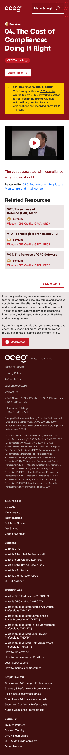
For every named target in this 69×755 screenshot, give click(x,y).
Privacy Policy (50, 332)
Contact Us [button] (11, 391)
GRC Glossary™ (14, 580)
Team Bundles (13, 517)
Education (11, 718)
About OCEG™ (13, 500)
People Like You (14, 677)
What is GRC (12, 548)
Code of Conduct (15, 533)
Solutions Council (15, 523)
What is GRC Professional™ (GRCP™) (27, 596)
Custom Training (15, 730)
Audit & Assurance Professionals (24, 709)
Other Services (14, 746)
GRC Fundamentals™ (17, 735)
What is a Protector (16, 570)
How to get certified (17, 651)
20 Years (10, 506)
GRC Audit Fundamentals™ (21, 740)
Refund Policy (13, 379)
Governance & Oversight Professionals (28, 683)
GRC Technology (17, 60)
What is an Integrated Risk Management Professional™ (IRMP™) (29, 644)
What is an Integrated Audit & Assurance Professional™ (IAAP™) (29, 608)
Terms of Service (26, 332)
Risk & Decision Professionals (23, 693)
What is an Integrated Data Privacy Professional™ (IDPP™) (26, 635)
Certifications (13, 590)
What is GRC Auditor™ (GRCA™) (24, 601)
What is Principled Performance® (25, 554)
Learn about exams (16, 662)
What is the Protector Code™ (22, 575)
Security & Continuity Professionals (26, 704)
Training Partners (15, 724)
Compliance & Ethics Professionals (26, 699)
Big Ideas (10, 542)
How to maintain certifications (23, 667)
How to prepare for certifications (24, 657)
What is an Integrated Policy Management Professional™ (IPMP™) (30, 626)
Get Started (12, 528)
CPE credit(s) (48, 91)
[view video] (34, 143)
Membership (12, 512)
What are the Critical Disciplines (24, 564)
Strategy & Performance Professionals (28, 688)
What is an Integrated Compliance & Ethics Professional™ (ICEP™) (26, 617)
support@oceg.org (16, 385)
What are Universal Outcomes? (23, 559)
